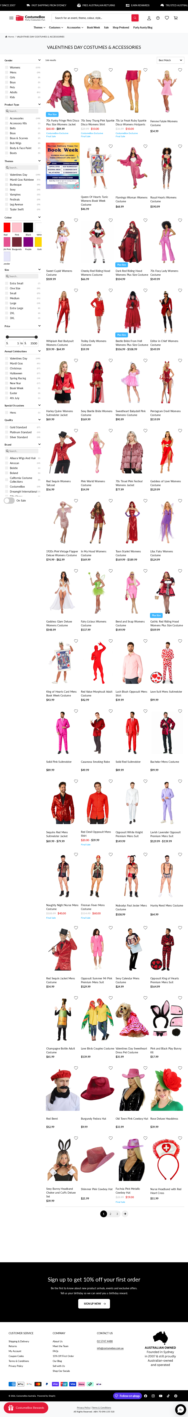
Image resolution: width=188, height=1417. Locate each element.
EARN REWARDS (115, 5)
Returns (13, 1346)
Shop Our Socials (61, 1370)
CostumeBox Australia (26, 1396)
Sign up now (92, 1303)
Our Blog (57, 1361)
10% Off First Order (63, 1356)
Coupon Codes (16, 1356)
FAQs (55, 1351)
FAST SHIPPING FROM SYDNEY (24, 5)
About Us (58, 1341)
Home (11, 36)
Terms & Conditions (19, 1361)
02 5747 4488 (105, 1341)
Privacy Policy (16, 1365)
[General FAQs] (157, 18)
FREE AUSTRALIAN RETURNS (74, 5)
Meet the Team (60, 1346)
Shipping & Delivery (19, 1341)
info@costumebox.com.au (110, 1348)
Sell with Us (59, 1365)
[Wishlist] (166, 18)
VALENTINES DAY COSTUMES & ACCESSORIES (41, 36)
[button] (11, 18)
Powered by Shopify (46, 1396)
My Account (15, 1351)
